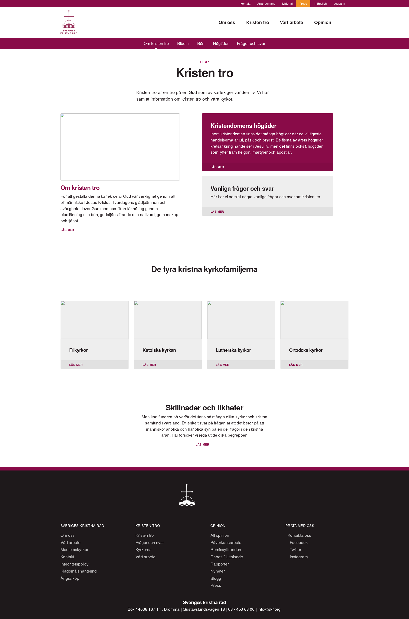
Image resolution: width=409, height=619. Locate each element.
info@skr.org (269, 609)
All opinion (219, 535)
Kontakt (246, 3)
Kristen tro (144, 535)
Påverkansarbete (225, 542)
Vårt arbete (70, 542)
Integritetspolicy (74, 564)
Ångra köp (69, 578)
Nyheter (217, 571)
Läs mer (202, 444)
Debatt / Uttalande (226, 556)
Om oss (67, 535)
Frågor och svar (251, 43)
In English (320, 3)
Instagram (298, 556)
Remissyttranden (225, 549)
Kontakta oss (299, 535)
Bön (201, 43)
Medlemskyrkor (74, 549)
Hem (203, 62)
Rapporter (219, 564)
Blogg (215, 578)
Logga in (339, 3)
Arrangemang (266, 3)
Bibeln (183, 43)
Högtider (220, 43)
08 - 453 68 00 (241, 609)
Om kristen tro (156, 43)
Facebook (298, 542)
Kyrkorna (143, 549)
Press (303, 3)
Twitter (295, 549)
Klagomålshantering (78, 571)
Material (287, 3)
